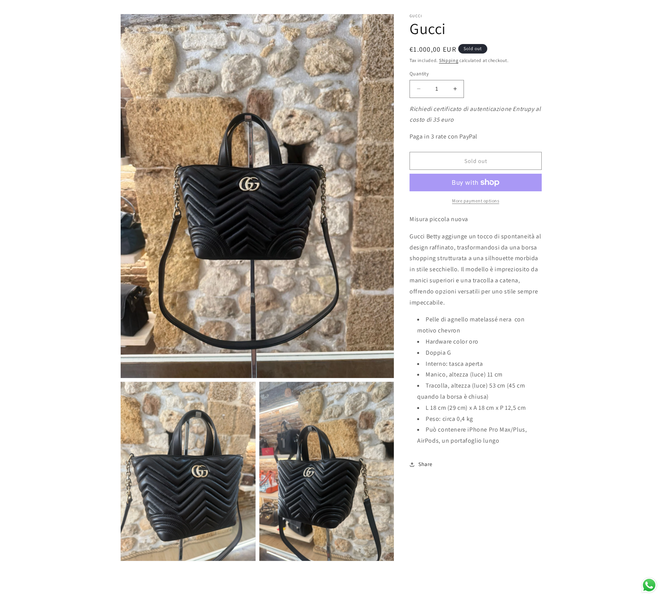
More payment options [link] (475, 201)
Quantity (419, 73)
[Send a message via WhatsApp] (649, 585)
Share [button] (425, 464)
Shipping (449, 60)
